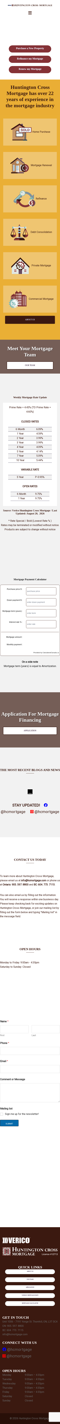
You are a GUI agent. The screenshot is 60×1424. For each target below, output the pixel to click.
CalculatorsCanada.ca (51, 652)
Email (4, 1061)
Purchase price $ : (15, 589)
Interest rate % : (16, 622)
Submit (9, 1123)
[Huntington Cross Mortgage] (30, 5)
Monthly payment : (15, 644)
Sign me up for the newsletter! (22, 1113)
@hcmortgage (46, 812)
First (2, 1035)
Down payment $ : (15, 600)
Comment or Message (12, 1079)
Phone (4, 1043)
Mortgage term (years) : (12, 611)
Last (34, 1035)
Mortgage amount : (14, 637)
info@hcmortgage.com (15, 1334)
